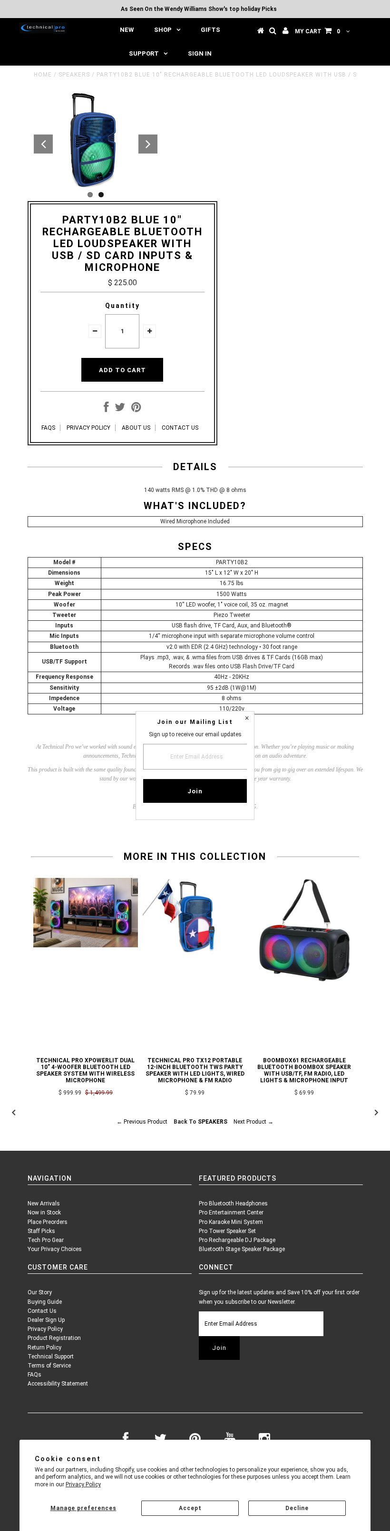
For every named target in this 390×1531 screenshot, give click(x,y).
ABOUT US (136, 427)
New (127, 29)
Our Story (40, 1292)
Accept (190, 1508)
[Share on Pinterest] (136, 409)
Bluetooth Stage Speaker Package (242, 1249)
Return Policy (44, 1347)
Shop (163, 29)
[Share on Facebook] (106, 409)
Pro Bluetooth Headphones (233, 1203)
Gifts (210, 29)
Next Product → (253, 1121)
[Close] (247, 719)
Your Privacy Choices (55, 1249)
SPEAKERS (74, 74)
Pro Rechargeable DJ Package (237, 1240)
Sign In (200, 53)
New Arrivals (44, 1203)
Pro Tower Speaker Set (227, 1231)
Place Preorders (48, 1222)
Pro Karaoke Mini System (231, 1222)
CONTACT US (180, 427)
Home (43, 74)
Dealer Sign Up (46, 1320)
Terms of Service (49, 1365)
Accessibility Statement (58, 1383)
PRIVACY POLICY (88, 427)
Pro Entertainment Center (231, 1212)
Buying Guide (45, 1302)
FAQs (34, 1374)
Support (144, 53)
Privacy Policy (83, 1484)
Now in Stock (44, 1212)
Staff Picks (41, 1231)
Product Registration (54, 1338)
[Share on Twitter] (120, 409)
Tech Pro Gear (46, 1240)
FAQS (48, 427)
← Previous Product (142, 1121)
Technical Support (51, 1356)
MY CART (317, 31)
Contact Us (42, 1311)
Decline (297, 1508)
